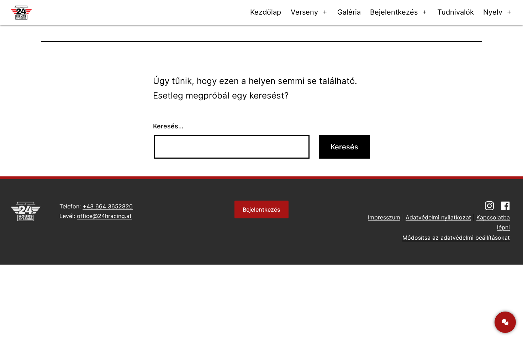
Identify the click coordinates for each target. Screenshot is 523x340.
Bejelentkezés (394, 12)
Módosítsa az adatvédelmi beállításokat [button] (456, 237)
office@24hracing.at (104, 215)
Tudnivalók (455, 12)
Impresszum (384, 217)
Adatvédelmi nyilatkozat (438, 217)
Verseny (304, 12)
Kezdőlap (265, 12)
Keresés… (168, 126)
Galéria (349, 12)
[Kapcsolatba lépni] (505, 322)
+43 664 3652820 (108, 206)
